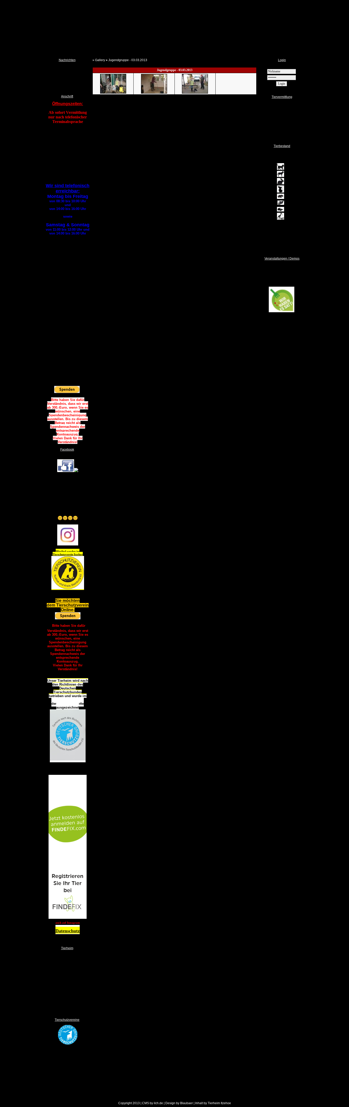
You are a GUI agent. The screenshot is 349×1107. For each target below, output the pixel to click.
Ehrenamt (61, 973)
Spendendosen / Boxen (69, 983)
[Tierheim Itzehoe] (65, 471)
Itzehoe (78, 554)
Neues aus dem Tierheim (65, 67)
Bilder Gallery (64, 996)
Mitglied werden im (67, 551)
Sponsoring (62, 1006)
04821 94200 (71, 145)
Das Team (61, 969)
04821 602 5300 (68, 291)
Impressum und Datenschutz (72, 1010)
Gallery (100, 60)
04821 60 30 (67, 306)
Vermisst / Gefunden (276, 119)
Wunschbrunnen (65, 987)
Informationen (272, 104)
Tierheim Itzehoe (219, 1103)
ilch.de (158, 1103)
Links (59, 1001)
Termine (55, 72)
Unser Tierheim (65, 992)
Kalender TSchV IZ (61, 77)
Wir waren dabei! (281, 332)
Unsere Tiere (272, 114)
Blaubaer (186, 1103)
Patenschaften (273, 129)
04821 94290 (71, 149)
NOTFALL (62, 959)
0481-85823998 (67, 337)
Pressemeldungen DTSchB (66, 82)
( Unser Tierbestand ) (283, 248)
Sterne (268, 135)
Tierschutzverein (63, 554)
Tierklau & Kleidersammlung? (68, 88)
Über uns (61, 964)
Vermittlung (270, 109)
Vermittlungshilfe (274, 124)
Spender (61, 978)
